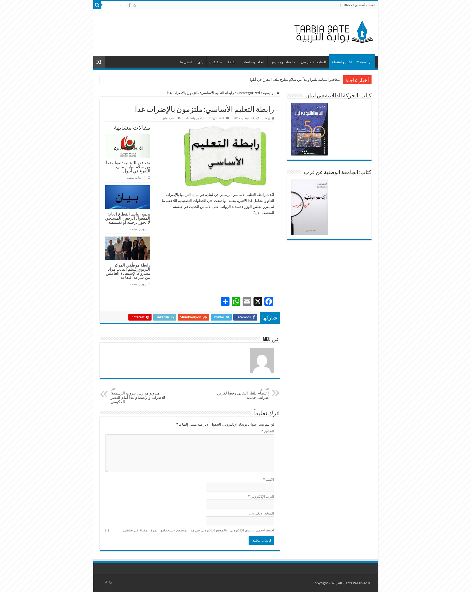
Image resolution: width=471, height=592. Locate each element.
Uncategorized (248, 93)
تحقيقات (215, 62)
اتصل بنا (186, 62)
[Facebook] (129, 5)
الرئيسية (366, 62)
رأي (200, 62)
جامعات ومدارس (282, 62)
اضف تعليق (168, 118)
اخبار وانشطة (342, 62)
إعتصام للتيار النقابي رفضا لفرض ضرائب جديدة (243, 393)
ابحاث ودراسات (252, 62)
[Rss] (134, 5)
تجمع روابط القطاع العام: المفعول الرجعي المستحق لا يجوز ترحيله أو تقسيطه (127, 218)
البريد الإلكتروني (261, 496)
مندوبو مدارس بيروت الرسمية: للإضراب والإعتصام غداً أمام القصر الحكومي (138, 395)
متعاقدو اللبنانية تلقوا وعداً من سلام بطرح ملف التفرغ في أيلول (294, 79)
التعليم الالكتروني (313, 62)
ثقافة (231, 62)
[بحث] (97, 5)
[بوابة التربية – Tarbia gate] (332, 31)
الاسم (268, 479)
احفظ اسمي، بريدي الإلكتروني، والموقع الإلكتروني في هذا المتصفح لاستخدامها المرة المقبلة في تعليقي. (198, 530)
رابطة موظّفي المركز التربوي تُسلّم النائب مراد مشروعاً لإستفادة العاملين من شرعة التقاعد (128, 271)
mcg (267, 118)
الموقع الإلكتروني (261, 513)
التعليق (267, 431)
